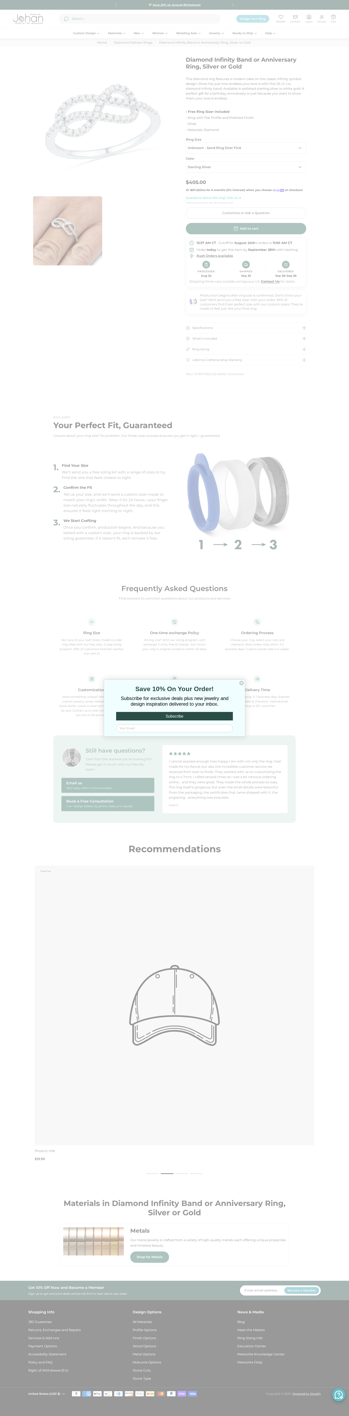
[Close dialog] (242, 683)
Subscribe (174, 716)
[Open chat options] (338, 1394)
